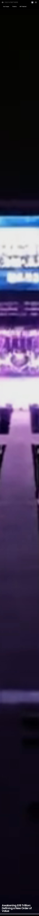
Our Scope (6, 6)
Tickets (14, 6)
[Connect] (32, 2)
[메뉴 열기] (35, 2)
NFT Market (23, 6)
